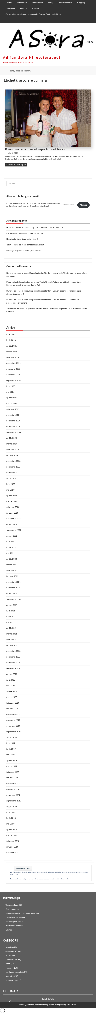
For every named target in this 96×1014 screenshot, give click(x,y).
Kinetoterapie (37, 3)
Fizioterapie (22, 3)
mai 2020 (10, 686)
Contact (28, 49)
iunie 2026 (11, 340)
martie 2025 (11, 404)
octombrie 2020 (13, 663)
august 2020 (11, 674)
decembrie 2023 (13, 461)
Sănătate (9, 3)
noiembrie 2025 (13, 369)
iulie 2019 (10, 743)
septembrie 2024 (13, 432)
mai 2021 (10, 622)
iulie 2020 (10, 680)
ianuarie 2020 (12, 709)
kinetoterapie (11, 960)
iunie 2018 (11, 818)
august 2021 (11, 605)
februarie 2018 (12, 841)
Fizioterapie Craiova (66, 43)
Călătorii (35, 9)
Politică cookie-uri (65, 879)
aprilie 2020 (11, 691)
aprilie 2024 (11, 438)
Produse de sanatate (14, 926)
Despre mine (15, 43)
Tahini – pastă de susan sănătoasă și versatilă (26, 245)
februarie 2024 (12, 450)
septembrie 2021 (13, 599)
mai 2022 (10, 553)
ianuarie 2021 (12, 645)
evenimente (11, 951)
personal (9, 968)
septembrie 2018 (13, 801)
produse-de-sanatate (15, 972)
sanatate (9, 976)
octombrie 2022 (13, 524)
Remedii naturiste (65, 3)
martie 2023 (11, 501)
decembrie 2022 (13, 519)
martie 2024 (11, 444)
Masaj (50, 3)
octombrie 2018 (13, 795)
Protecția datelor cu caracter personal (22, 913)
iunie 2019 (11, 749)
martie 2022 (11, 565)
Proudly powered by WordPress (33, 1005)
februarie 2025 (12, 409)
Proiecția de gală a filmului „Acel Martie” (24, 251)
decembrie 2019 (13, 714)
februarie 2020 (12, 703)
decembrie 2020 (13, 651)
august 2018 (11, 807)
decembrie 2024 (13, 415)
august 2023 (11, 478)
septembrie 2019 (13, 732)
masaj (8, 964)
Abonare (83, 205)
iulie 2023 (10, 484)
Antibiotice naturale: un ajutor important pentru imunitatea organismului (38, 309)
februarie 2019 (12, 772)
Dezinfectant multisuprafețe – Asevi (22, 239)
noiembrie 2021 (13, 588)
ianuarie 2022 (12, 576)
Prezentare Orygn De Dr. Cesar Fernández (24, 233)
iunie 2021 (11, 617)
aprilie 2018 (11, 830)
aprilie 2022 (11, 559)
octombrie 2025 (13, 375)
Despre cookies (12, 909)
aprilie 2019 (11, 761)
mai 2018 (10, 824)
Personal (23, 9)
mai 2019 (10, 755)
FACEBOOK (10, 991)
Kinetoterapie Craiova (44, 43)
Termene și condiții (14, 905)
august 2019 (11, 737)
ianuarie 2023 (12, 513)
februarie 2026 (12, 357)
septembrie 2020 (13, 668)
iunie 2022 (11, 547)
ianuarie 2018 (12, 847)
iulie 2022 (10, 542)
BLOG (27, 43)
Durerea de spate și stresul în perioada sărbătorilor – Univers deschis (36, 291)
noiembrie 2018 (13, 789)
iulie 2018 (10, 812)
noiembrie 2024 (13, 421)
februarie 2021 (12, 640)
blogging (9, 947)
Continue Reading (16, 165)
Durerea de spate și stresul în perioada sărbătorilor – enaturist (33, 273)
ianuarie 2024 (12, 455)
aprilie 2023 (11, 496)
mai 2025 (10, 392)
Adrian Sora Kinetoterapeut (32, 57)
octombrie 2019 (13, 726)
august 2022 (11, 536)
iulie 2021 (10, 611)
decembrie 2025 (13, 363)
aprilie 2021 (11, 628)
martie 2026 (11, 352)
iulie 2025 (10, 386)
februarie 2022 (12, 571)
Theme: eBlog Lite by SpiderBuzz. (62, 1005)
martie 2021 (11, 634)
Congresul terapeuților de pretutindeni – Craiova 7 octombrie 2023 (33, 14)
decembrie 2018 (13, 784)
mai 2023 (10, 490)
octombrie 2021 (13, 594)
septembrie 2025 (13, 381)
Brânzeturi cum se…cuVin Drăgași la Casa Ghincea (35, 149)
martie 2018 (11, 835)
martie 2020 (11, 697)
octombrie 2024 (13, 427)
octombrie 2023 (13, 473)
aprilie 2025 (11, 398)
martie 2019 (11, 766)
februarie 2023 (12, 507)
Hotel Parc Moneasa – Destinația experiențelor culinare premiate (34, 228)
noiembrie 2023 (13, 467)
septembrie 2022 (13, 530)
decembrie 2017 (13, 853)
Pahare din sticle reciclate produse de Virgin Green (28, 282)
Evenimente (10, 9)
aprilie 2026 (11, 346)
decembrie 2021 (13, 582)
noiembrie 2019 (13, 720)
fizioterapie (10, 956)
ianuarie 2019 (12, 778)
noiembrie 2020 (13, 657)
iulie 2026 (10, 334)
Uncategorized (12, 980)
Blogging (81, 3)
